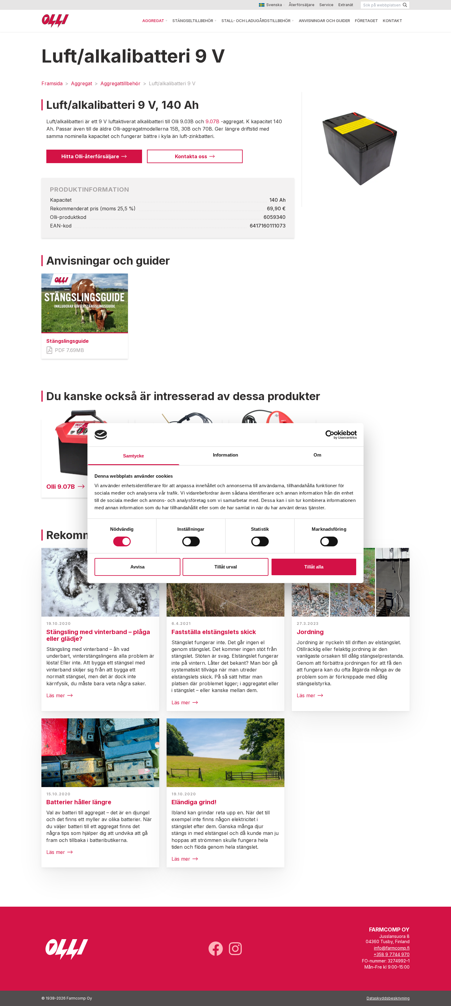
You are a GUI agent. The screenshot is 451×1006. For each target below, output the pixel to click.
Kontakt (392, 20)
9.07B (212, 121)
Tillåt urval (225, 566)
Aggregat (153, 20)
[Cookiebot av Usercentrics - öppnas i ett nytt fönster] (330, 434)
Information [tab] (225, 454)
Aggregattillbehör (120, 83)
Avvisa (137, 566)
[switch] (191, 541)
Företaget (366, 20)
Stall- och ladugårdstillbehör (256, 20)
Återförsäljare (301, 4)
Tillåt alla (313, 566)
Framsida (52, 83)
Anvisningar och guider (324, 20)
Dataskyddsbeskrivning (388, 998)
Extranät (345, 4)
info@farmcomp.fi (392, 948)
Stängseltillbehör (192, 20)
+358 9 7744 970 (392, 954)
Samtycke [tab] (133, 455)
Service (326, 4)
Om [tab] (317, 454)
